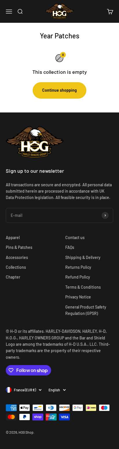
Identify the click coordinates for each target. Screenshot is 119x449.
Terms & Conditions (83, 287)
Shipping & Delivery (83, 257)
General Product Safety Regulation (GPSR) (85, 310)
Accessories (17, 257)
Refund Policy (77, 277)
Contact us (75, 237)
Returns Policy (78, 267)
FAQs (69, 247)
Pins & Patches (19, 247)
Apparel (13, 237)
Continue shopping (59, 90)
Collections (16, 267)
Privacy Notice (78, 296)
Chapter (13, 277)
